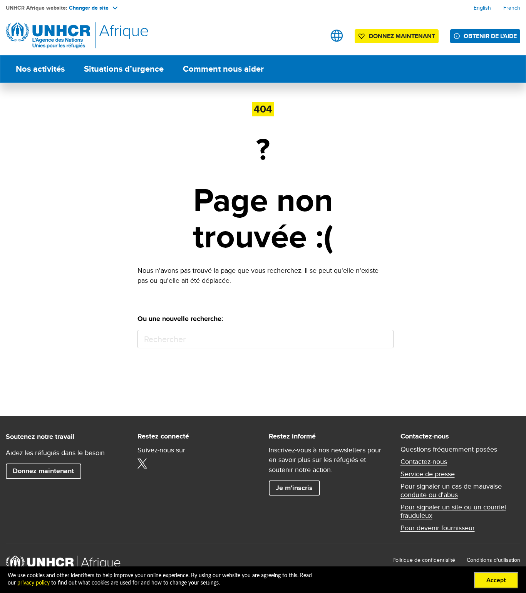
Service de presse (427, 474)
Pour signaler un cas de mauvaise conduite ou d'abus (451, 490)
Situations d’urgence (124, 68)
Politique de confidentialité (423, 560)
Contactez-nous (423, 461)
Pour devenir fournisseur (437, 528)
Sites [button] (336, 35)
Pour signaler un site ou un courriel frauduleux (453, 511)
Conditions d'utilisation (493, 560)
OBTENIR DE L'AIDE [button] (490, 36)
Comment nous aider (223, 68)
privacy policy (33, 583)
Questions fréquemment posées (448, 449)
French (511, 8)
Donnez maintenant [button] (396, 37)
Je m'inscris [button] (294, 488)
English (482, 8)
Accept (496, 580)
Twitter (142, 464)
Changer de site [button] (89, 8)
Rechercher (384, 339)
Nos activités (40, 68)
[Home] (60, 35)
